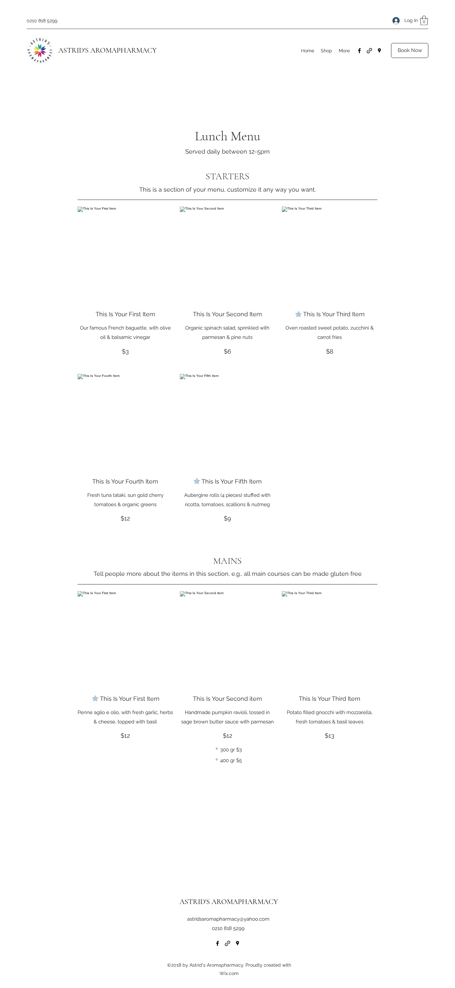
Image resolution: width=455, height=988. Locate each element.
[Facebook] (359, 50)
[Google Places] (379, 50)
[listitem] (227, 749)
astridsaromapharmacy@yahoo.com (228, 919)
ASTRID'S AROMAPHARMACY (107, 50)
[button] (424, 20)
